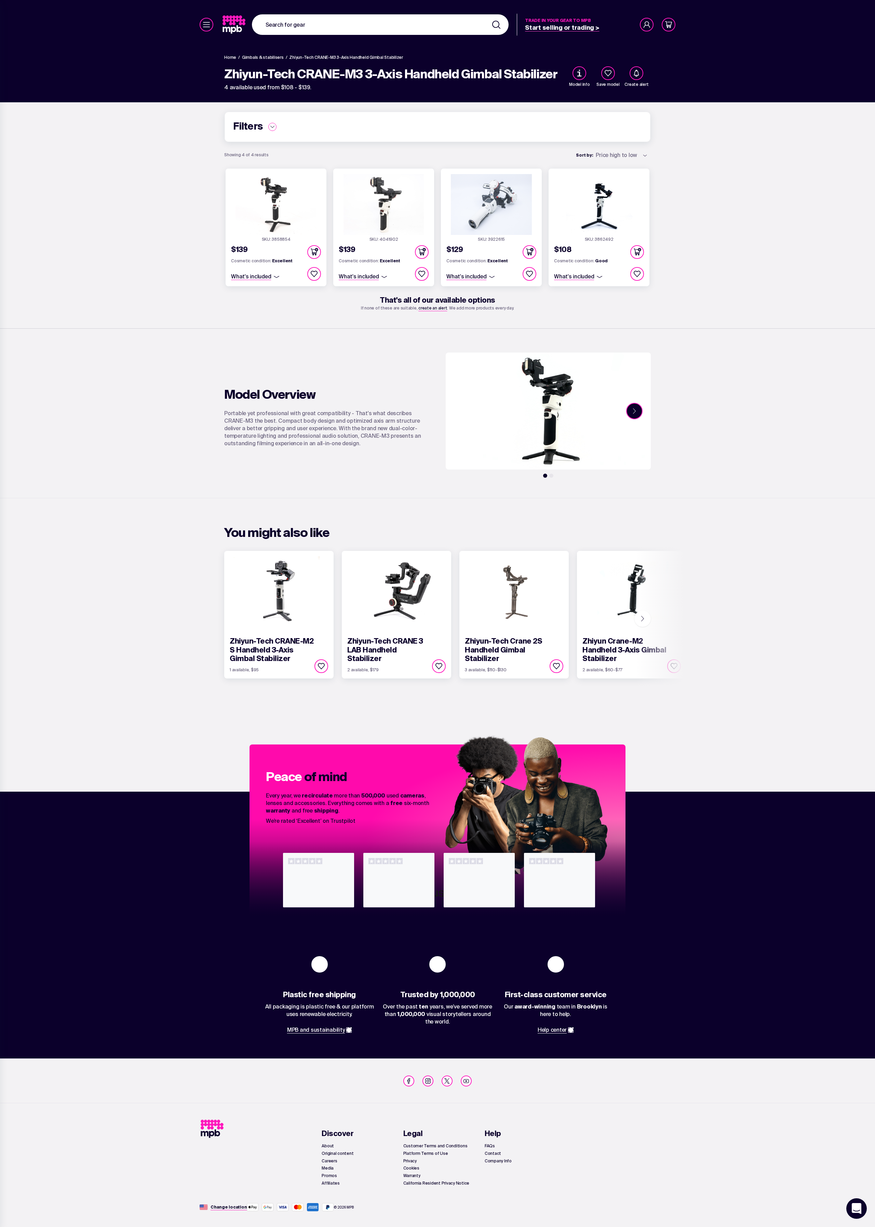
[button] (314, 252)
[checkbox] (608, 73)
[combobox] (380, 24)
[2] (551, 476)
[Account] (647, 24)
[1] (545, 476)
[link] (234, 24)
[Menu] (206, 24)
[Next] (634, 411)
